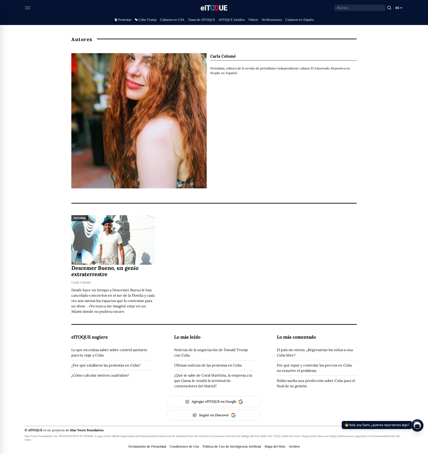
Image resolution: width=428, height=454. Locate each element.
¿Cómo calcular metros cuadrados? (100, 375)
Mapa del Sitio (275, 446)
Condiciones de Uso (184, 446)
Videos (253, 20)
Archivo (294, 446)
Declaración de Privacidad (147, 446)
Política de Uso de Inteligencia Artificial (232, 446)
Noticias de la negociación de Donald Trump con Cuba (211, 352)
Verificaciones (271, 20)
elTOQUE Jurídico (232, 20)
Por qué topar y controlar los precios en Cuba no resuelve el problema (314, 368)
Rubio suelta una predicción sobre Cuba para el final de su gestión (316, 383)
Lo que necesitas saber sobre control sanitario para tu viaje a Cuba (109, 352)
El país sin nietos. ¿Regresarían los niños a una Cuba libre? (315, 352)
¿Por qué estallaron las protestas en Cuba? (105, 365)
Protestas (124, 20)
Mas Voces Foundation (87, 430)
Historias (80, 218)
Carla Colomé (81, 282)
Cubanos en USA (172, 20)
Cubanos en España (299, 20)
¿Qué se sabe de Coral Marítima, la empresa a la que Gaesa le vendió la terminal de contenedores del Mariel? (213, 380)
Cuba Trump (147, 20)
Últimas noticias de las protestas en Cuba (208, 365)
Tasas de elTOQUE (201, 20)
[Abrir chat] (417, 425)
